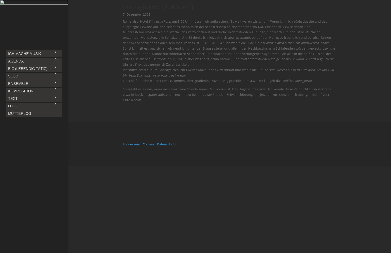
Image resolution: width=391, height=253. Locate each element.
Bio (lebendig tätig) (28, 69)
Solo (13, 76)
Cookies (148, 144)
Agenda (16, 61)
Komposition (20, 91)
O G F (13, 106)
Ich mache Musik (24, 54)
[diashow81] (34, 3)
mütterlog (19, 114)
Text (13, 99)
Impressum (131, 144)
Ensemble (18, 84)
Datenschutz (166, 144)
